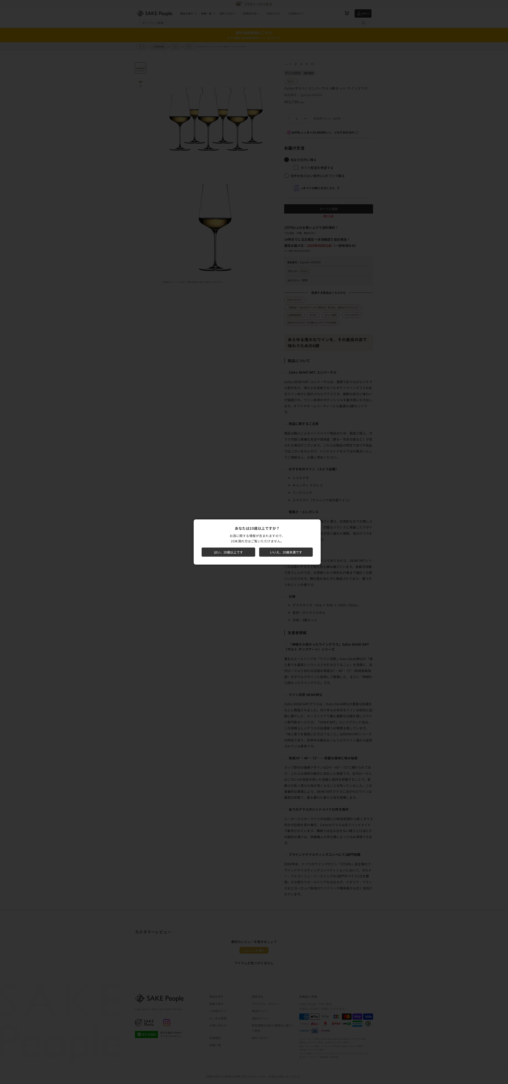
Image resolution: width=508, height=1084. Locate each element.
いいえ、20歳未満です (286, 552)
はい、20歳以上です (228, 552)
